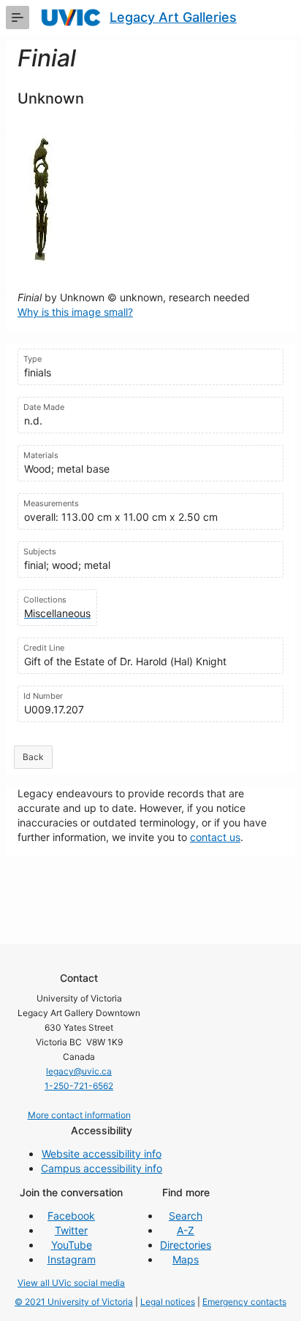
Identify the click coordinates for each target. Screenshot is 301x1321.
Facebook (71, 1215)
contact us (215, 837)
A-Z (185, 1230)
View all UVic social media (71, 1282)
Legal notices (167, 1301)
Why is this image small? (75, 312)
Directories (185, 1245)
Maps (185, 1259)
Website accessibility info (101, 1153)
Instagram (71, 1259)
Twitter (71, 1230)
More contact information (79, 1114)
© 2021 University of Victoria (74, 1301)
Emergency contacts (244, 1301)
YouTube (71, 1245)
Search (185, 1215)
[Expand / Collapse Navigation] (17, 17)
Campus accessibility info (101, 1168)
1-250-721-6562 (79, 1085)
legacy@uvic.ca (79, 1071)
